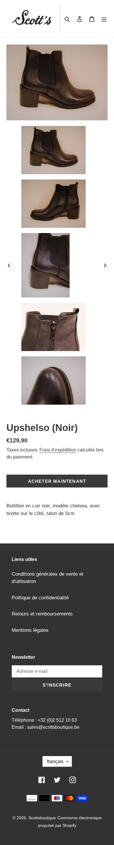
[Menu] (104, 19)
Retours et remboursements (42, 614)
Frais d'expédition (57, 449)
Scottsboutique (42, 817)
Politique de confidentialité (40, 598)
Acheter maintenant (57, 481)
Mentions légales (30, 630)
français (55, 761)
